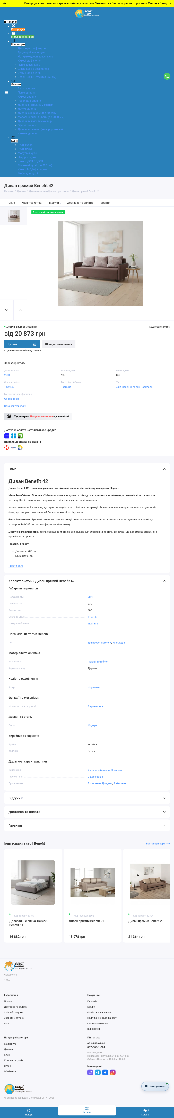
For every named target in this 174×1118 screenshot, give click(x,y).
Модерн (92, 725)
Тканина (66, 386)
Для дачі (107, 783)
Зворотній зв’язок (14, 1018)
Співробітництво (13, 1012)
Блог (6, 1023)
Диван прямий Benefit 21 (86, 921)
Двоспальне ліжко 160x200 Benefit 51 (28, 923)
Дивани (8, 1049)
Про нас (8, 1001)
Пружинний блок (98, 661)
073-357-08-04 (96, 1043)
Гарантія (105, 202)
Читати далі (15, 565)
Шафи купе (10, 1044)
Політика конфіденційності (102, 1018)
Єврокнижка (11, 398)
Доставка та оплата (80, 202)
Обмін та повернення (99, 1012)
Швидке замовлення (58, 344)
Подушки (116, 770)
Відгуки (55, 202)
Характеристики (32, 202)
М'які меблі (10, 1071)
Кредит (91, 1006)
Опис (11, 202)
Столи (7, 1066)
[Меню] (6, 92)
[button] (7, 310)
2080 (7, 375)
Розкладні (147, 386)
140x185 (9, 386)
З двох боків (95, 776)
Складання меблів (97, 1023)
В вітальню (120, 783)
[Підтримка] (167, 76)
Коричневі (94, 687)
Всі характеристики (15, 406)
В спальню (94, 783)
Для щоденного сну (128, 386)
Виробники (93, 1029)
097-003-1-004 (96, 1047)
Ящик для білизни (99, 770)
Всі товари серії (155, 843)
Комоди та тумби (13, 1060)
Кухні (7, 1055)
